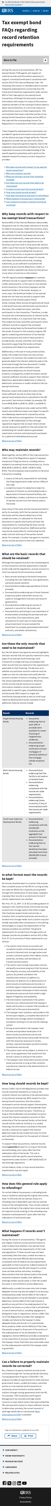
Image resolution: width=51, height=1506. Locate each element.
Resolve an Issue (14, 1461)
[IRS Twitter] (9, 1483)
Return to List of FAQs (12, 441)
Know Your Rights (15, 1455)
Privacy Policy (25, 1497)
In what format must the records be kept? (25, 189)
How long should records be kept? (21, 192)
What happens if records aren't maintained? (25, 198)
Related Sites (12, 1472)
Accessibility (25, 1501)
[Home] (7, 10)
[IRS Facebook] (4, 1483)
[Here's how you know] (25, 3)
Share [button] (14, 1435)
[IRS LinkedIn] (19, 1483)
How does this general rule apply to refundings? (27, 195)
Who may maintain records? (18, 173)
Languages (11, 1467)
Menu (45, 11)
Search (26, 11)
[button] (36, 11)
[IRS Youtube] (24, 1483)
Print (30, 1435)
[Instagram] (14, 1483)
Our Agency (11, 1450)
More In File (10, 60)
